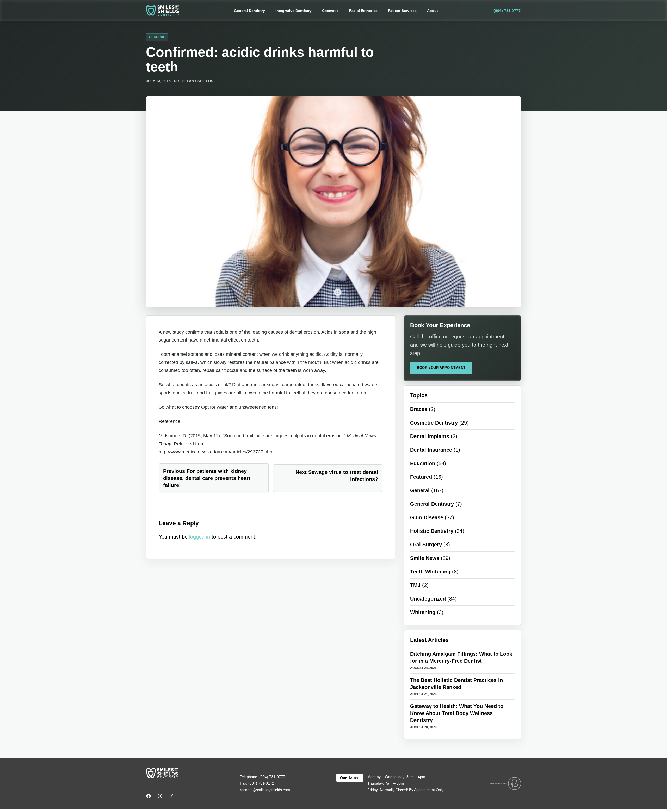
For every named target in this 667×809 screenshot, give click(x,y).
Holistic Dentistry (431, 531)
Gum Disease (426, 517)
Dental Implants (429, 436)
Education (422, 463)
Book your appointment (441, 368)
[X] (171, 796)
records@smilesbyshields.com (265, 790)
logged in (199, 537)
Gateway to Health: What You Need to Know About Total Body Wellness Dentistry (456, 713)
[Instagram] (160, 796)
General (157, 37)
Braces (418, 409)
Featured (421, 477)
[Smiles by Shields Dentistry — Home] (162, 10)
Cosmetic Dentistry (434, 423)
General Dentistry (432, 504)
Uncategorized (428, 599)
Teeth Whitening (430, 571)
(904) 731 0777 (507, 11)
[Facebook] (148, 796)
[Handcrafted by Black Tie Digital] (505, 783)
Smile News (424, 558)
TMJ (415, 585)
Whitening (422, 612)
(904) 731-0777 (272, 777)
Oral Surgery (426, 544)
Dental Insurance (431, 450)
